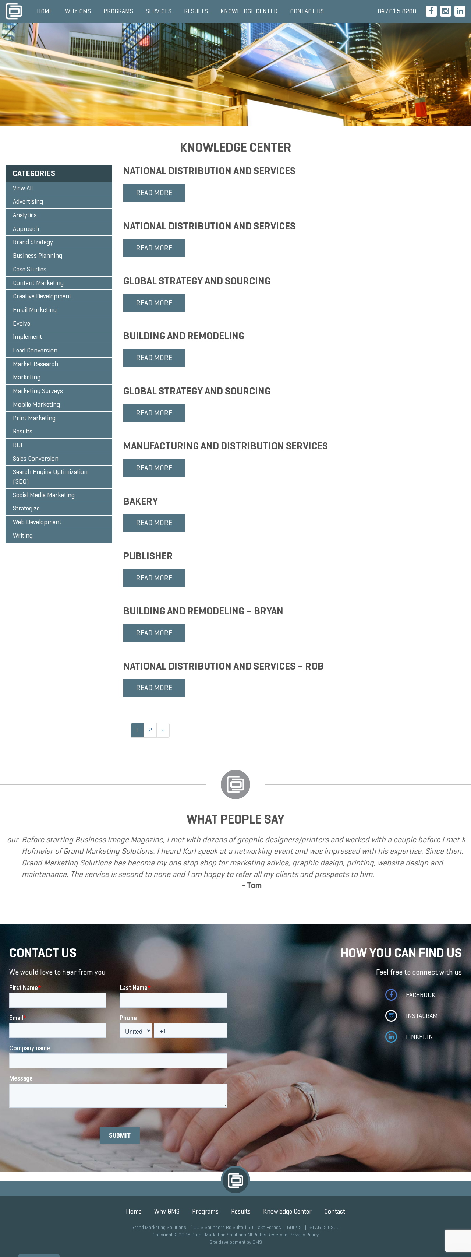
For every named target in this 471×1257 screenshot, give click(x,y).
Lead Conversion (35, 350)
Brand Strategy (33, 242)
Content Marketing (38, 283)
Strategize (26, 508)
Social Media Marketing (44, 495)
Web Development (37, 522)
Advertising (28, 201)
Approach (26, 229)
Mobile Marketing (36, 404)
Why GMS (78, 11)
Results (196, 11)
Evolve (21, 323)
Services (158, 11)
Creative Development (42, 296)
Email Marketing (35, 310)
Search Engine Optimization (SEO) (50, 476)
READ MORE (154, 192)
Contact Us (307, 11)
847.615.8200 (397, 11)
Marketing (26, 377)
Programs (118, 11)
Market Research (35, 364)
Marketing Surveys (38, 391)
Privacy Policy (304, 1235)
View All (23, 188)
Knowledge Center (248, 11)
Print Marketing (34, 418)
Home (45, 11)
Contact (334, 1211)
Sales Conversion (36, 458)
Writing (23, 535)
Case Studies (29, 269)
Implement (27, 337)
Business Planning (37, 256)
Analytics (25, 215)
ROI (17, 445)
